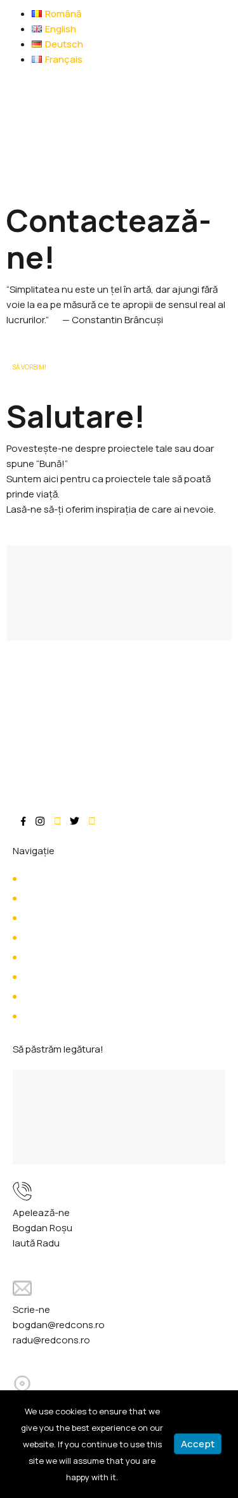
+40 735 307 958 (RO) (125, 1227)
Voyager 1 (44, 957)
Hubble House (54, 976)
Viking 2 (39, 1016)
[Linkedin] (91, 821)
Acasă (37, 878)
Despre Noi (47, 898)
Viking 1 (38, 996)
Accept (198, 1443)
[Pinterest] (57, 821)
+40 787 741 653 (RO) (113, 1243)
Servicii (38, 918)
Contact (42, 937)
